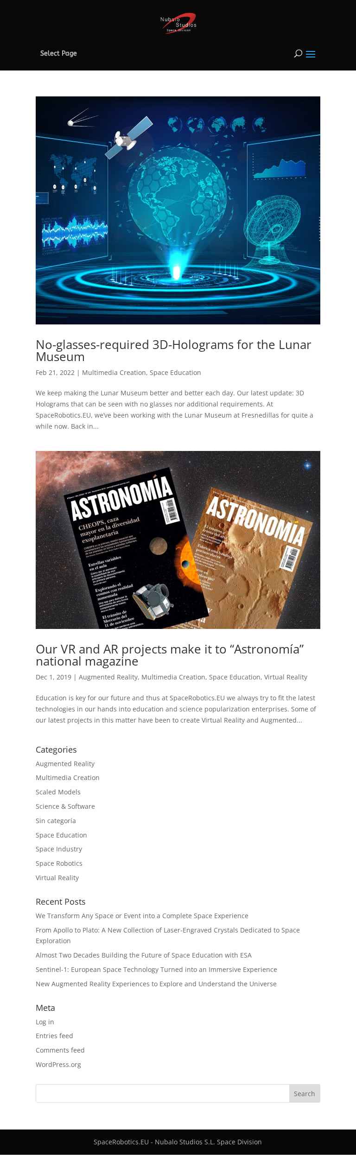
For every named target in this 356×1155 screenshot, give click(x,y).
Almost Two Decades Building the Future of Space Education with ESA (144, 955)
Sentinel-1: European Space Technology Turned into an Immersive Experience (156, 969)
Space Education (175, 372)
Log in (45, 1021)
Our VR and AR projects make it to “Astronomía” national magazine (170, 655)
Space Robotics (59, 863)
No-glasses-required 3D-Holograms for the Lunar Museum (174, 350)
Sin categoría (56, 820)
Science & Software (65, 806)
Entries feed (54, 1035)
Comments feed (60, 1050)
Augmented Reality (108, 677)
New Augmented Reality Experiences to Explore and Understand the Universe (156, 983)
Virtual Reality (285, 677)
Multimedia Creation (114, 372)
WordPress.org (58, 1064)
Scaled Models (58, 791)
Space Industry (59, 848)
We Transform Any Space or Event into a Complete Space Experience (142, 915)
